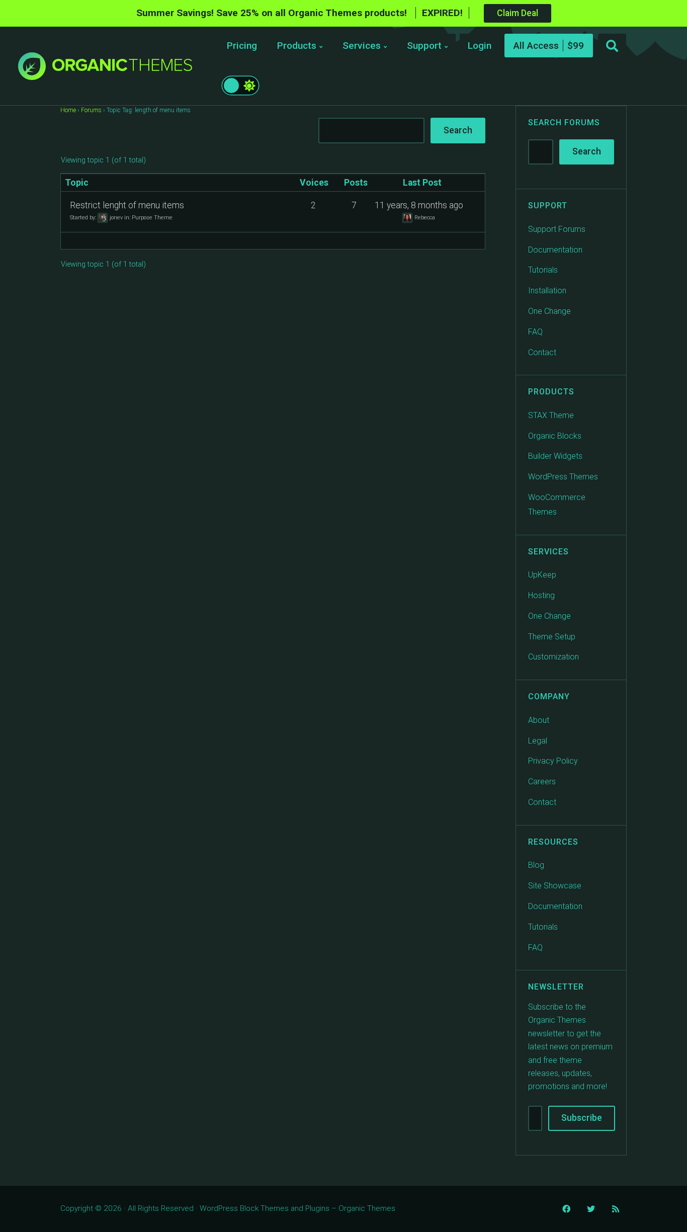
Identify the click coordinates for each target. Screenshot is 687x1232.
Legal (537, 741)
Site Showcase (554, 885)
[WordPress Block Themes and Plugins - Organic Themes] (122, 68)
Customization (553, 657)
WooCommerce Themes (556, 504)
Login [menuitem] (479, 45)
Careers (542, 781)
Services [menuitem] (361, 45)
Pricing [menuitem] (242, 45)
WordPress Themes (563, 476)
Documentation (555, 250)
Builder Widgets (555, 456)
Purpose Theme (152, 217)
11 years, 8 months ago (419, 205)
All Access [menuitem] (536, 45)
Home (68, 110)
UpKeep (542, 575)
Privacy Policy (553, 761)
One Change (549, 311)
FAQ (535, 332)
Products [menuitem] (296, 45)
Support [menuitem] (424, 45)
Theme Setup (551, 636)
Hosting (541, 595)
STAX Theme (551, 415)
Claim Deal (517, 13)
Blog (536, 865)
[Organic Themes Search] (612, 46)
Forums (91, 110)
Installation (547, 290)
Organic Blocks (554, 436)
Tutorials (543, 270)
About (538, 720)
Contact (542, 352)
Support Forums (556, 229)
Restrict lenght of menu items (127, 205)
